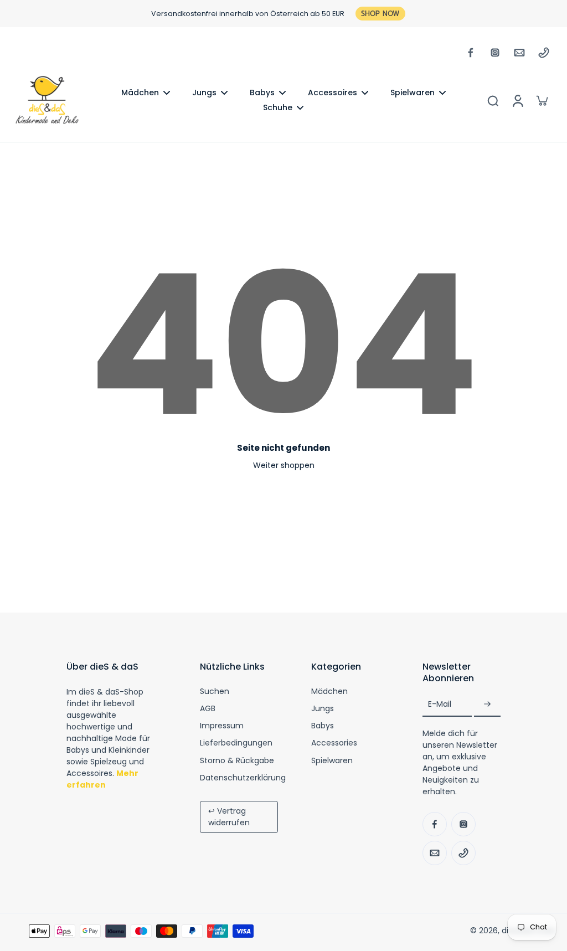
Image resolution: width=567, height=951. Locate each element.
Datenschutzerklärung (243, 778)
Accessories (334, 743)
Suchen (214, 691)
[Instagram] (495, 52)
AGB (207, 708)
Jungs (322, 708)
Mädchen (329, 691)
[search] (493, 100)
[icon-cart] (541, 100)
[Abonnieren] (487, 705)
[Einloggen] (517, 99)
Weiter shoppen (284, 465)
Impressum (222, 726)
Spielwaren (332, 760)
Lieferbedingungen (236, 743)
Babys (322, 726)
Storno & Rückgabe (237, 760)
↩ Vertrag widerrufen (229, 816)
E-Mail (439, 705)
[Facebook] (470, 52)
